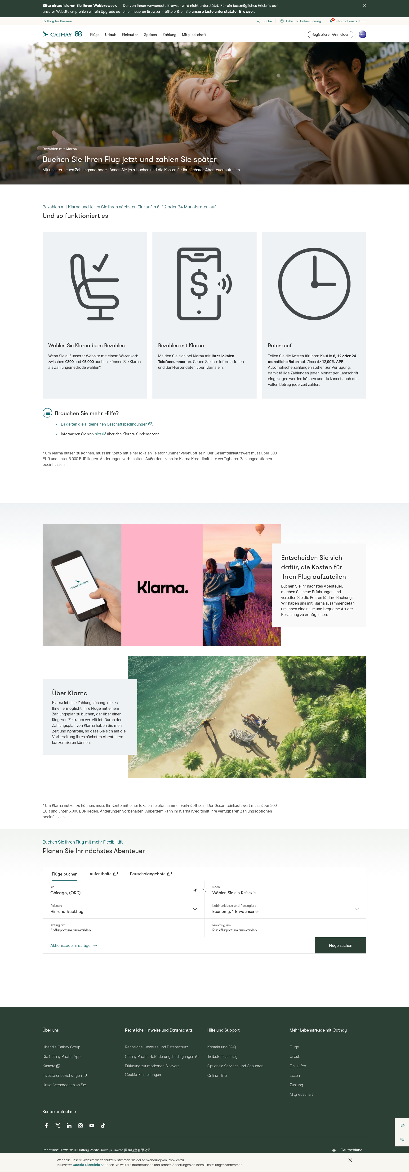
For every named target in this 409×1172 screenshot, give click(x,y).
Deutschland (352, 1149)
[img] (364, 5)
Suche (267, 21)
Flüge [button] (94, 35)
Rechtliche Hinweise (58, 1150)
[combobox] (124, 909)
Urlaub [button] (110, 35)
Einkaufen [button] (130, 35)
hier (98, 433)
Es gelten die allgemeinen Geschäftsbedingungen (104, 424)
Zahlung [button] (169, 35)
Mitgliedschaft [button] (194, 35)
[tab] (64, 874)
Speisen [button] (150, 35)
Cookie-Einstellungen (143, 1075)
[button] (204, 890)
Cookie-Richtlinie (86, 1165)
